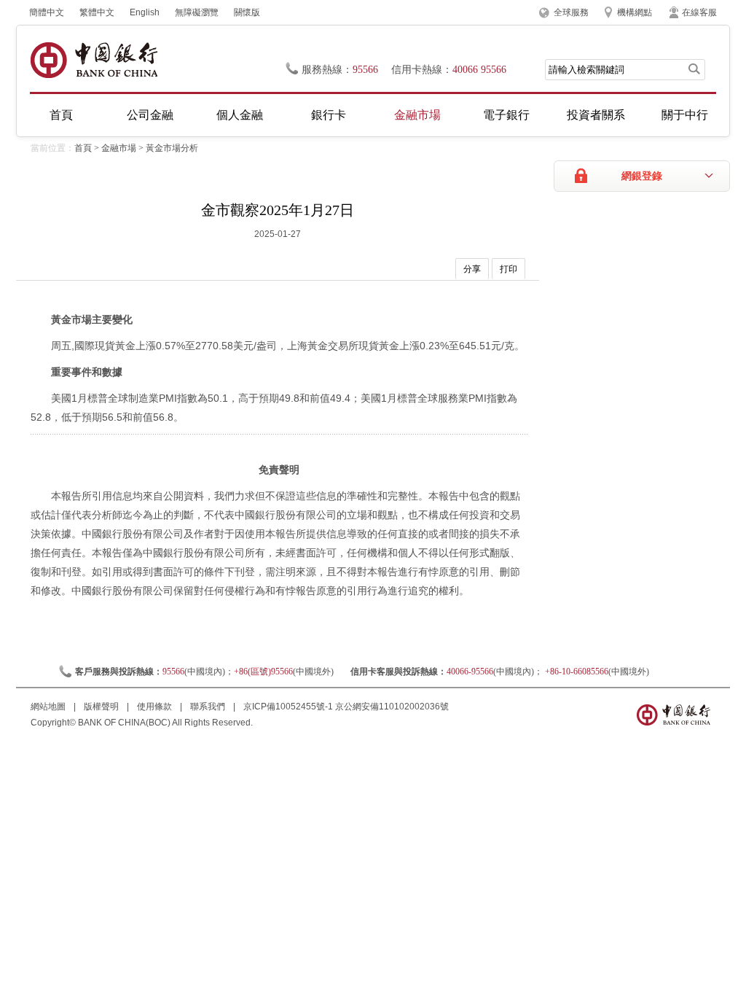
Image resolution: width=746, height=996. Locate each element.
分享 (472, 269)
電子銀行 (506, 115)
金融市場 (417, 115)
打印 (508, 269)
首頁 (61, 115)
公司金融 (150, 115)
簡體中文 (46, 12)
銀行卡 (328, 115)
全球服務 (571, 12)
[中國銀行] (93, 60)
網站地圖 (49, 706)
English (145, 12)
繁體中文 (96, 12)
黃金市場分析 (172, 148)
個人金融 (239, 115)
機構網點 (634, 12)
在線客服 (699, 12)
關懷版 (247, 12)
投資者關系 (596, 115)
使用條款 (155, 706)
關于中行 (684, 115)
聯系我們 (208, 706)
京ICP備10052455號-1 (288, 706)
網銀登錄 (641, 176)
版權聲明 (102, 706)
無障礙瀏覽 (197, 12)
